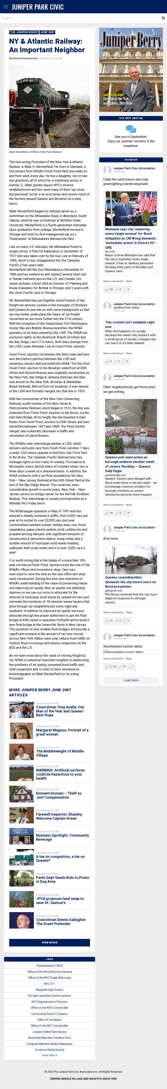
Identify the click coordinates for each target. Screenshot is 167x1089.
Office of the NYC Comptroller (49, 1025)
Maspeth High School (49, 989)
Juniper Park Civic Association (134, 168)
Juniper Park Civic (38, 6)
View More (50, 942)
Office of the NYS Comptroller (49, 1007)
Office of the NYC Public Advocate (49, 977)
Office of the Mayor (49, 1019)
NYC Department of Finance (49, 1001)
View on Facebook (113, 281)
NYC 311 (49, 983)
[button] (6, 7)
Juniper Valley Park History (49, 1031)
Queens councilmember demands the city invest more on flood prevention (130, 582)
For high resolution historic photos (49, 995)
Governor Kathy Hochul (49, 1049)
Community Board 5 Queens (49, 1013)
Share (129, 281)
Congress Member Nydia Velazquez (49, 1044)
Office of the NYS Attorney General (49, 971)
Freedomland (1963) (49, 965)
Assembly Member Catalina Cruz (49, 1037)
